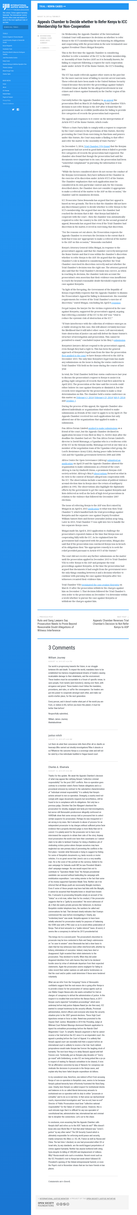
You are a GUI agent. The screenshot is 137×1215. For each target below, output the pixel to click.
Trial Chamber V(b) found (97, 146)
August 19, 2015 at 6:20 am (60, 739)
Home (4, 84)
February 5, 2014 (84, 397)
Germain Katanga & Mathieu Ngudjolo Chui (15, 64)
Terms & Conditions (8, 103)
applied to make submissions (103, 428)
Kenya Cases (6, 61)
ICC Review (6, 90)
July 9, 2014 (119, 397)
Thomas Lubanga (7, 67)
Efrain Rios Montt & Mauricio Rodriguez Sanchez (14, 53)
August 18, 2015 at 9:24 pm (60, 661)
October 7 (71, 400)
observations (100, 473)
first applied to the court (74, 355)
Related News (6, 94)
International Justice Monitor (54, 1198)
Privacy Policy (6, 100)
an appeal (108, 100)
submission (119, 340)
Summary (43, 43)
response (116, 302)
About (4, 87)
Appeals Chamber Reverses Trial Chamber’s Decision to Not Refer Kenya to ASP (111, 624)
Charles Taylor (7, 74)
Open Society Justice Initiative (21, 9)
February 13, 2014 (103, 397)
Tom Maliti (56, 16)
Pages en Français (8, 97)
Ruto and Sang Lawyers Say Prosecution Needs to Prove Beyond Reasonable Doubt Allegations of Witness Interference (57, 625)
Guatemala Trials (7, 49)
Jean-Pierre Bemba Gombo (10, 57)
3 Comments (44, 48)
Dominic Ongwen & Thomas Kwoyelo (13, 37)
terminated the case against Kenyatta (100, 584)
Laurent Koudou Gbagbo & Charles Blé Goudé (13, 41)
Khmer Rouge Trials (8, 71)
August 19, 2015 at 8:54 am (60, 771)
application (93, 508)
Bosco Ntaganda (7, 45)
